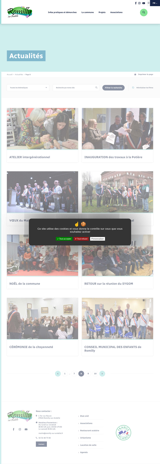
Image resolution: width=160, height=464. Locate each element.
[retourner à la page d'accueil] (20, 12)
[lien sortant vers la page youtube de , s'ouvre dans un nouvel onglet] (143, 4)
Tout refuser (82, 239)
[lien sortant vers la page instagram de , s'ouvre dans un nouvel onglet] (139, 4)
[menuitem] (62, 12)
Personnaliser (97, 239)
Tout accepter (65, 239)
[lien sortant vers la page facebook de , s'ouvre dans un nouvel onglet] (135, 4)
